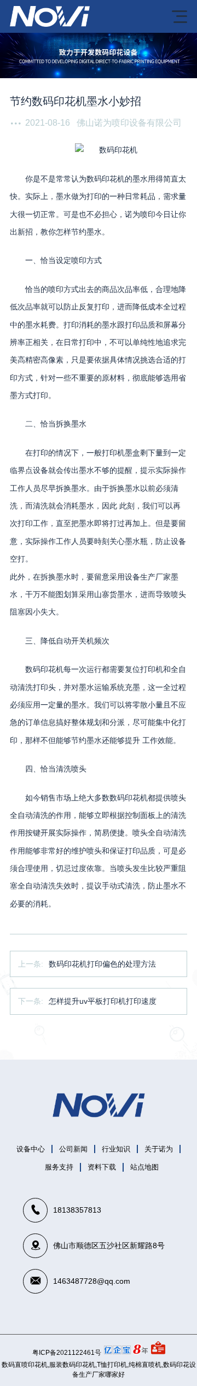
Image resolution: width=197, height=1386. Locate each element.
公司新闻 (73, 1149)
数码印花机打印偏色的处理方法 (102, 964)
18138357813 (77, 1210)
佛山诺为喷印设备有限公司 (129, 122)
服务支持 (59, 1167)
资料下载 (102, 1167)
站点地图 (144, 1167)
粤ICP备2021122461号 (66, 1352)
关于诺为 (158, 1149)
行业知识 (116, 1149)
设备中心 (30, 1149)
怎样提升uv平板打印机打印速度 (103, 1001)
